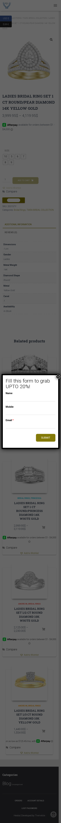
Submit (45, 437)
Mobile (10, 406)
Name (9, 393)
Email (10, 420)
